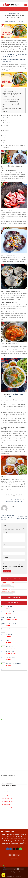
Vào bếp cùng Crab (14, 13)
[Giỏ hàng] (25, 5)
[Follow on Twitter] (14, 1)
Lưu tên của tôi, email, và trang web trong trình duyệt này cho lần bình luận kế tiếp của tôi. (13, 566)
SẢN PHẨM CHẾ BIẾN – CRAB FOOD (14, 873)
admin (21, 21)
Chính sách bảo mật (6, 796)
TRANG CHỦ (9, 871)
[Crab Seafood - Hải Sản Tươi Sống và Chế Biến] (12, 4)
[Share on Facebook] (10, 495)
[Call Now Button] (3, 875)
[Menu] (2, 5)
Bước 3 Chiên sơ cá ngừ (10, 98)
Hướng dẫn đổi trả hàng (7, 798)
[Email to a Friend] (15, 495)
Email (4, 550)
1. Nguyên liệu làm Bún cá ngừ (10, 91)
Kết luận (5, 111)
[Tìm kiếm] (22, 5)
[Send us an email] (16, 1)
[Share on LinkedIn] (20, 495)
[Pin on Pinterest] (18, 495)
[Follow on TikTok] (14, 848)
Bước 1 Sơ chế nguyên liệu (11, 94)
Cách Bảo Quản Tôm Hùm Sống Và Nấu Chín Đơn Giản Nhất (7, 517)
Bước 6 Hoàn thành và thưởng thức (13, 103)
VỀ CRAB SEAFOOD (19, 874)
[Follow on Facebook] (11, 1)
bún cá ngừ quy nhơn (11, 501)
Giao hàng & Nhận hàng (7, 801)
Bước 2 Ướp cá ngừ (9, 96)
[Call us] (20, 848)
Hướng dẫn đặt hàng (6, 804)
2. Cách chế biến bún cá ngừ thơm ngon (12, 93)
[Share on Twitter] (12, 495)
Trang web (5, 557)
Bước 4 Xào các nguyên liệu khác (12, 99)
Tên (4, 544)
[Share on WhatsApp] (7, 495)
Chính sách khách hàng (6, 807)
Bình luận (5, 532)
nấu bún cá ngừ (19, 501)
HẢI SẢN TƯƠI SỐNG (16, 871)
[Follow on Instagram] (13, 1)
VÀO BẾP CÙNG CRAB (9, 874)
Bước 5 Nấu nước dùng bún (11, 101)
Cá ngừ (4, 117)
